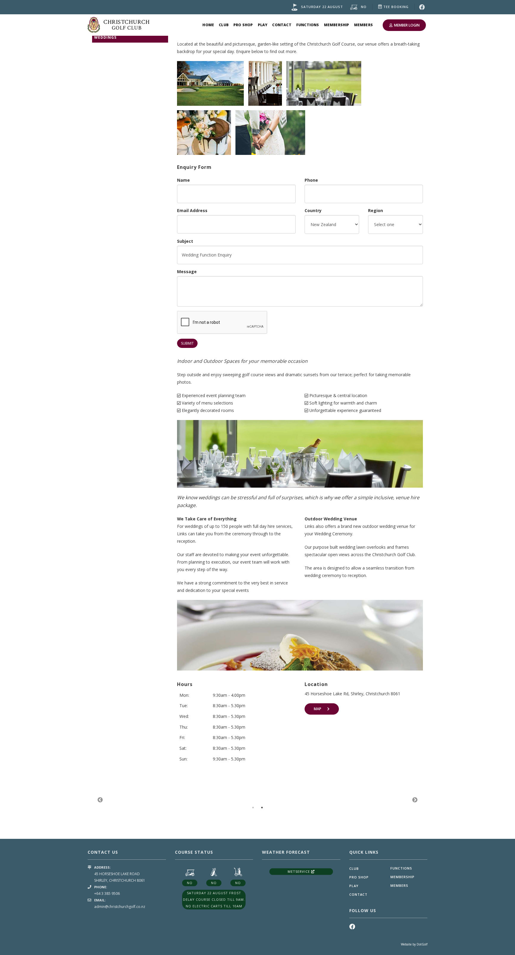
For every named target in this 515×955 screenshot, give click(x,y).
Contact (281, 24)
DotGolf (422, 944)
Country (313, 210)
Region (375, 210)
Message (187, 271)
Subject (185, 241)
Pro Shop (243, 24)
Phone (311, 180)
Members (363, 24)
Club (224, 24)
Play (263, 24)
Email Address (192, 210)
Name (183, 180)
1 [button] (253, 808)
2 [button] (262, 808)
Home (208, 24)
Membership (336, 24)
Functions (307, 24)
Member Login (407, 25)
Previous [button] (100, 800)
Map (317, 708)
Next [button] (415, 800)
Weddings (105, 37)
